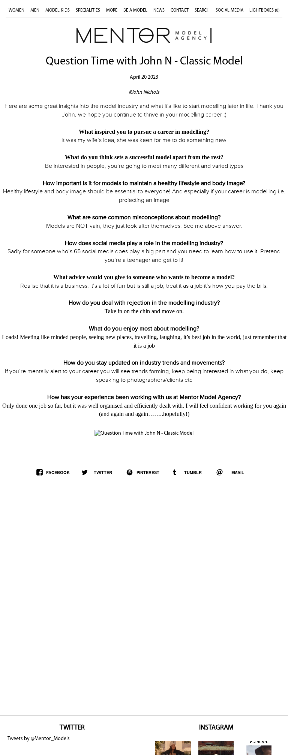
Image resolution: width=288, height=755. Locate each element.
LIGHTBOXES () (264, 10)
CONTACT (180, 10)
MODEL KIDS (57, 10)
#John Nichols (144, 92)
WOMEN (16, 10)
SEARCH (202, 10)
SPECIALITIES (88, 10)
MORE (111, 10)
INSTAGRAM (216, 728)
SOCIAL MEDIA (229, 10)
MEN (34, 10)
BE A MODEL (135, 10)
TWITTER (72, 728)
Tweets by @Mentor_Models (39, 739)
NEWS (159, 10)
